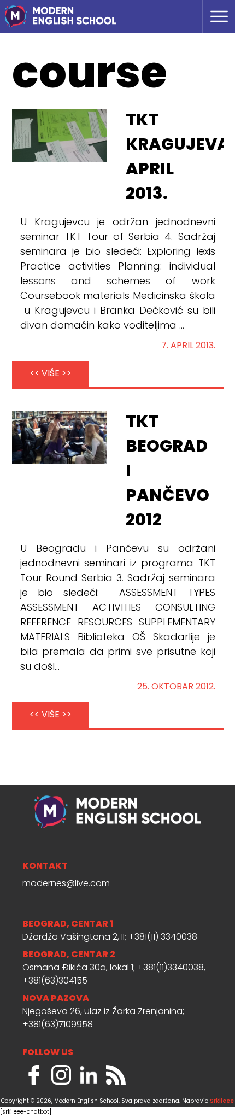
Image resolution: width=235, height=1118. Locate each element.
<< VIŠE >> (51, 374)
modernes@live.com (66, 884)
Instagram (61, 1075)
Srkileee (222, 1101)
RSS (115, 1075)
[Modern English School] (87, 11)
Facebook (33, 1075)
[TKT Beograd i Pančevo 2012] (59, 437)
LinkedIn (88, 1075)
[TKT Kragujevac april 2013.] (59, 135)
